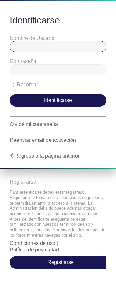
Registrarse (60, 262)
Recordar (26, 84)
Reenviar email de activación (43, 140)
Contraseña (23, 61)
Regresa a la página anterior (47, 156)
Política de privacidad (34, 249)
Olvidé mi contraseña (34, 124)
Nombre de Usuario (32, 38)
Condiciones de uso (32, 243)
